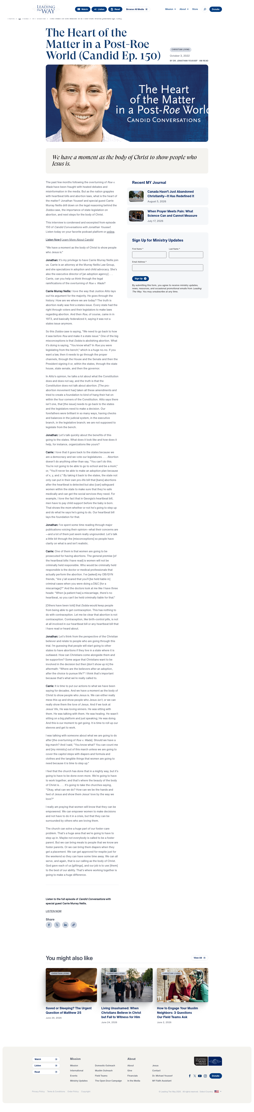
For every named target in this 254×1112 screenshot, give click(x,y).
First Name (137, 249)
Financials (132, 1075)
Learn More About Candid (78, 240)
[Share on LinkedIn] (65, 925)
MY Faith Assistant (161, 1080)
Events (73, 1075)
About (130, 1065)
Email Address (139, 262)
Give (129, 1070)
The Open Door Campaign (108, 1080)
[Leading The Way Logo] (46, 9)
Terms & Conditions (56, 1091)
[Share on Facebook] (49, 925)
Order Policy (73, 1091)
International (76, 1070)
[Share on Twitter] (57, 925)
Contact (156, 1070)
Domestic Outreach (105, 1065)
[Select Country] (218, 1091)
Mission (74, 1065)
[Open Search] (205, 9)
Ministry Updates (79, 1080)
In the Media (133, 1080)
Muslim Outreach (104, 1070)
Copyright (85, 1091)
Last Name (174, 249)
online (110, 232)
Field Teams (101, 1075)
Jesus (155, 1065)
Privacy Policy (38, 1091)
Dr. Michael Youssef (162, 1075)
